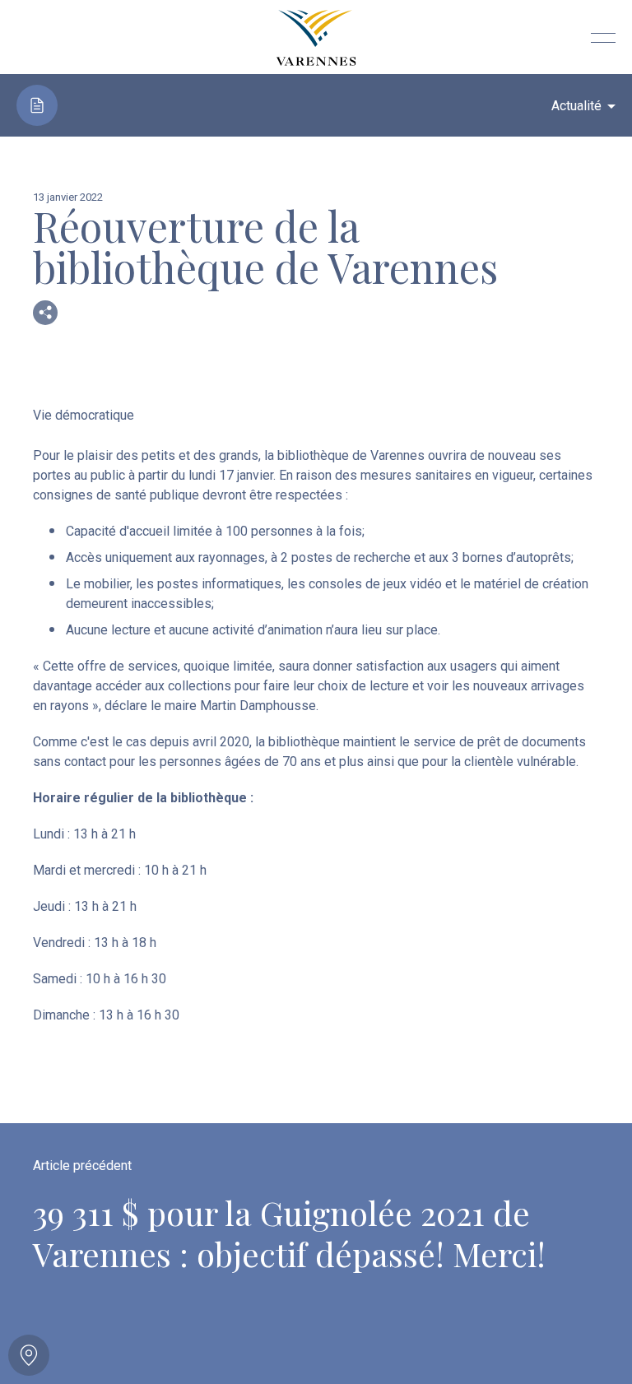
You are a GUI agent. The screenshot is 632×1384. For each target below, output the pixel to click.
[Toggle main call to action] (28, 1355)
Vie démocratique (83, 415)
